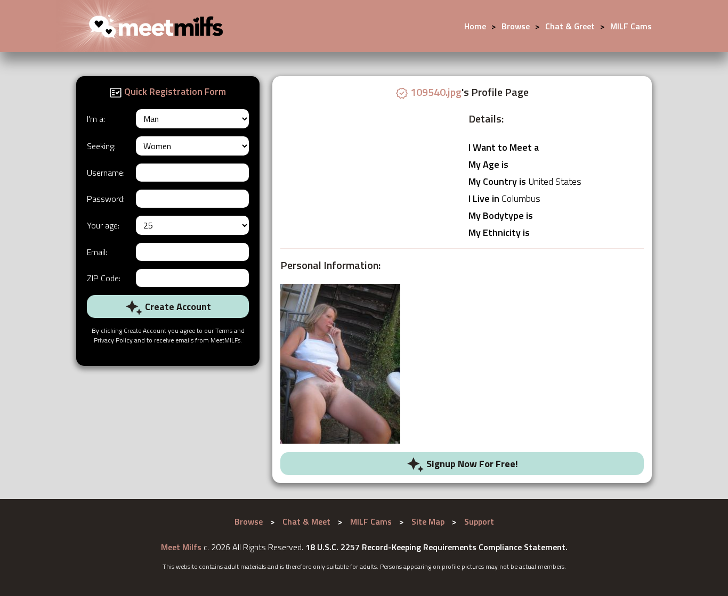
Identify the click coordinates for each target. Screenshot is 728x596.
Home (475, 26)
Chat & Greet (570, 26)
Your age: (103, 225)
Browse (515, 26)
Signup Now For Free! (471, 463)
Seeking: (101, 146)
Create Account (177, 306)
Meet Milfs (181, 547)
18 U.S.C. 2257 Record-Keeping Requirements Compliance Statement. (436, 547)
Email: (97, 252)
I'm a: (96, 118)
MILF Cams (631, 26)
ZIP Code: (103, 278)
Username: (106, 172)
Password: (106, 198)
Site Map (427, 521)
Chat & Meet (306, 521)
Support (479, 521)
